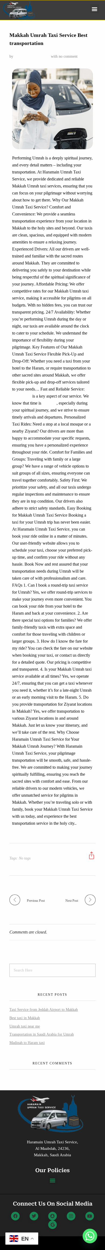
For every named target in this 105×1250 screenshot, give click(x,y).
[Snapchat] (52, 1216)
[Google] (52, 1224)
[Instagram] (71, 1216)
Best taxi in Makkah (24, 1018)
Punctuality (22, 396)
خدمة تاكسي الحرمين (31, 56)
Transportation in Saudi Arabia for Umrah (41, 1034)
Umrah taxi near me (24, 1026)
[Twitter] (34, 1216)
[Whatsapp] (90, 1236)
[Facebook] (15, 1216)
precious (49, 403)
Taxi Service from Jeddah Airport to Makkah (43, 1010)
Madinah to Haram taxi (27, 1043)
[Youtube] (89, 1216)
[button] (94, 8)
